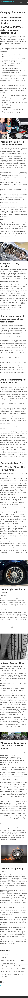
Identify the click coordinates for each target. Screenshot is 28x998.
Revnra (2, 986)
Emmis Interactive (9, 1)
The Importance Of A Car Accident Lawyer (13, 971)
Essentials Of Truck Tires (12, 463)
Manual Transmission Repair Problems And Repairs (11, 20)
